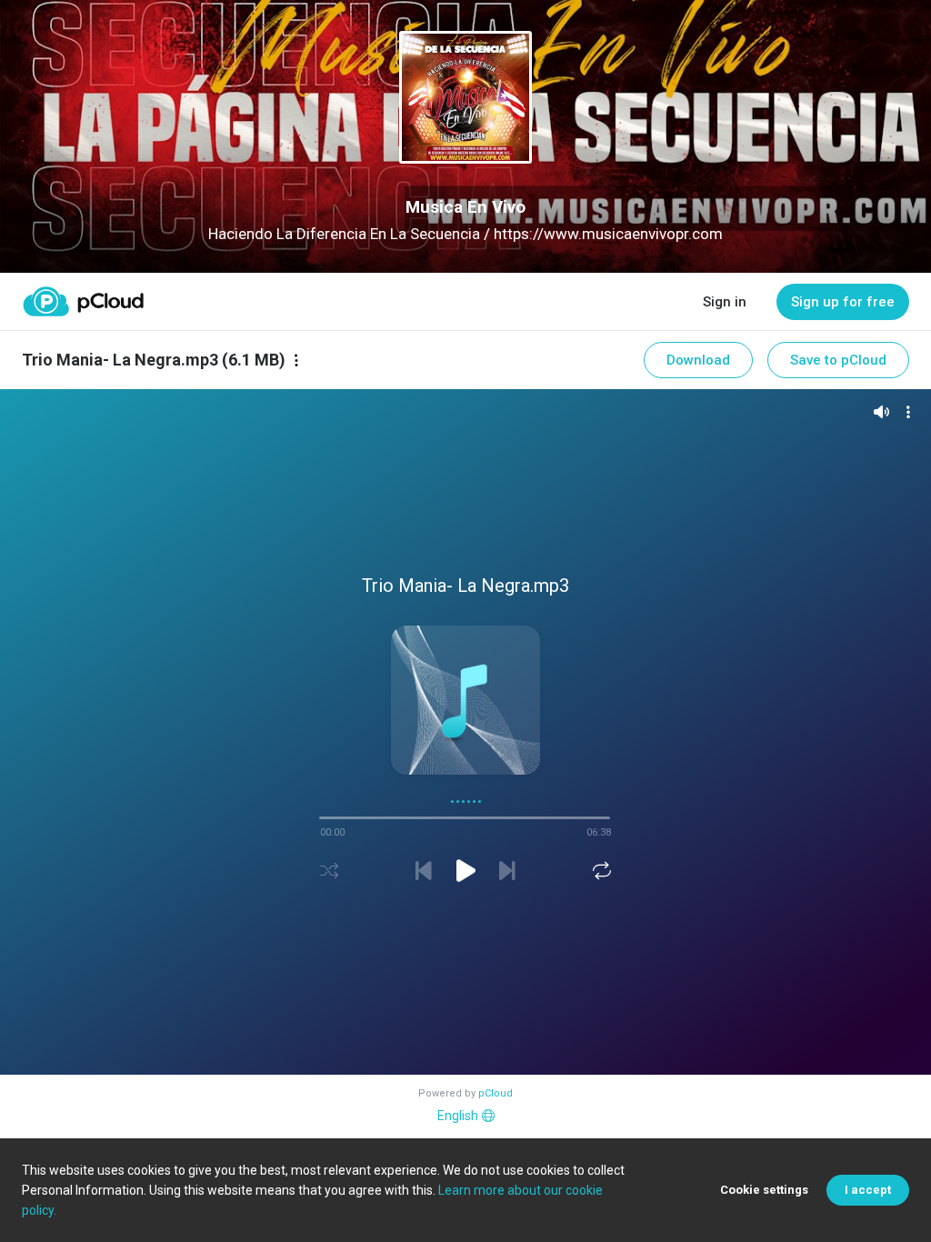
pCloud (495, 1093)
